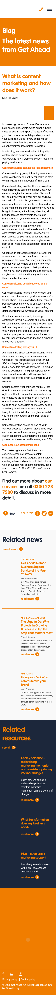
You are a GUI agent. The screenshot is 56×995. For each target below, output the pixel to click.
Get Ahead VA (18, 984)
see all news (10, 549)
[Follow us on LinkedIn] (11, 973)
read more (27, 599)
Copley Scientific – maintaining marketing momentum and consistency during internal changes (36, 766)
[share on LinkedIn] (50, 513)
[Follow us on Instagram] (20, 973)
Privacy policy (10, 979)
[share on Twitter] (44, 513)
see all (6, 747)
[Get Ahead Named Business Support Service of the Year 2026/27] (9, 564)
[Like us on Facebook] (3, 973)
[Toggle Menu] (49, 9)
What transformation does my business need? (35, 823)
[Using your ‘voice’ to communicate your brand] (9, 678)
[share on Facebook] (37, 513)
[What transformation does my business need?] (9, 824)
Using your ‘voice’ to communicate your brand (34, 681)
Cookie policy (28, 979)
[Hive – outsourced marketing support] (9, 858)
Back (12, 513)
